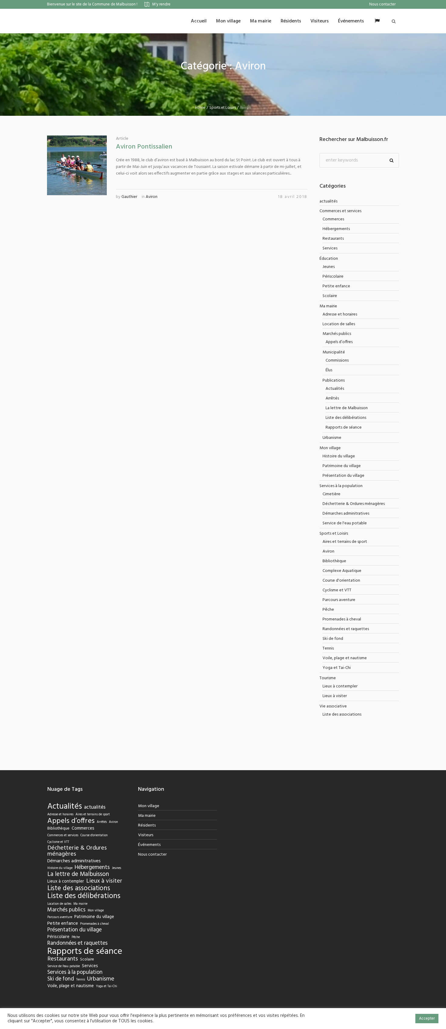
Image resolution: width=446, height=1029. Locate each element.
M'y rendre (161, 4)
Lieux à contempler (340, 686)
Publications (334, 380)
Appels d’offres (339, 342)
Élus (329, 370)
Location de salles (339, 324)
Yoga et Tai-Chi (337, 667)
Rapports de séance (344, 427)
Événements (149, 844)
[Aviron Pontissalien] (77, 165)
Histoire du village (339, 456)
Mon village (330, 448)
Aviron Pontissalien (144, 147)
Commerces (333, 219)
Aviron (151, 196)
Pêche (328, 609)
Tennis (328, 648)
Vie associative (333, 706)
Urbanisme (332, 437)
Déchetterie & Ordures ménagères (354, 503)
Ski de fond (333, 638)
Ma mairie (328, 306)
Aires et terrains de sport (345, 541)
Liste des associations (342, 714)
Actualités (335, 388)
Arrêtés (332, 398)
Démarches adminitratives (346, 513)
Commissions (337, 360)
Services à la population (341, 486)
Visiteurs (145, 835)
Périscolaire (333, 276)
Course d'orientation (341, 580)
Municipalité (334, 352)
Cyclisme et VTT (337, 590)
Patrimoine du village (342, 466)
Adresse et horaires (340, 314)
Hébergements (336, 229)
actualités (328, 201)
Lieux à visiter (335, 696)
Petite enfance (336, 286)
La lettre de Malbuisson (347, 408)
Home (200, 108)
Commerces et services (340, 211)
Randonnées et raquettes (346, 629)
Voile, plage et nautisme (345, 658)
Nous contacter (152, 854)
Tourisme (327, 678)
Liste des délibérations (346, 417)
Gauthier (129, 196)
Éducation (328, 258)
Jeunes (329, 266)
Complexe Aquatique (342, 570)
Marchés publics (337, 333)
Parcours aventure (339, 599)
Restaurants (333, 238)
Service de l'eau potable (345, 523)
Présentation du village (343, 475)
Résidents (147, 825)
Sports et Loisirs (222, 108)
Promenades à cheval (342, 619)
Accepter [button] (427, 1018)
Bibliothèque (334, 561)
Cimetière (331, 494)
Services (330, 248)
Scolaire (330, 295)
